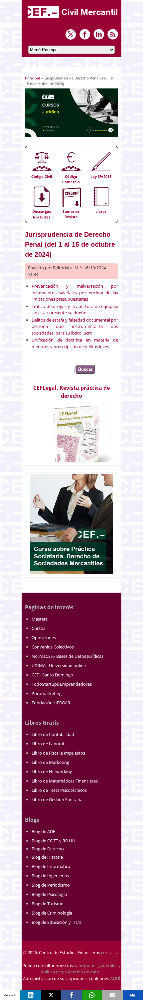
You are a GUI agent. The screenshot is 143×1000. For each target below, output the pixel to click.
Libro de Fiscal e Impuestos (58, 753)
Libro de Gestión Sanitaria (57, 799)
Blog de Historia (47, 857)
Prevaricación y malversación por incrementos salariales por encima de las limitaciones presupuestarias (75, 292)
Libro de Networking (52, 772)
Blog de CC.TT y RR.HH (53, 841)
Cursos (38, 628)
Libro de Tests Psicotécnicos (59, 790)
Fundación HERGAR (51, 703)
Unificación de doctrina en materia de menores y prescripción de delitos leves (75, 343)
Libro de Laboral (48, 744)
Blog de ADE (43, 831)
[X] (51, 995)
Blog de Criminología (52, 913)
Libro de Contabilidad (53, 734)
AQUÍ (115, 978)
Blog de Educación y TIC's (56, 922)
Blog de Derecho (48, 849)
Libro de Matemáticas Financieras (65, 781)
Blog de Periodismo (51, 885)
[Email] (112, 995)
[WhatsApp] (92, 995)
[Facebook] (71, 995)
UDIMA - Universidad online (59, 665)
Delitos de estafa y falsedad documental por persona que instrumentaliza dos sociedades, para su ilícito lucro (75, 326)
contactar (110, 952)
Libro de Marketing (50, 762)
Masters (40, 619)
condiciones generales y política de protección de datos (81, 968)
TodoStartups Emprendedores (62, 684)
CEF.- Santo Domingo (52, 675)
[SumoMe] (133, 995)
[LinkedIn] (30, 995)
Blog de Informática (51, 866)
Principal (32, 77)
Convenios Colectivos (53, 647)
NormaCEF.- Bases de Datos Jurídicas (67, 656)
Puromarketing (47, 693)
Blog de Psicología (49, 894)
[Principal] (73, 19)
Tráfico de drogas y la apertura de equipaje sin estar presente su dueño (75, 309)
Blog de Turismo (48, 904)
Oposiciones (44, 638)
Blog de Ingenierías (50, 876)
